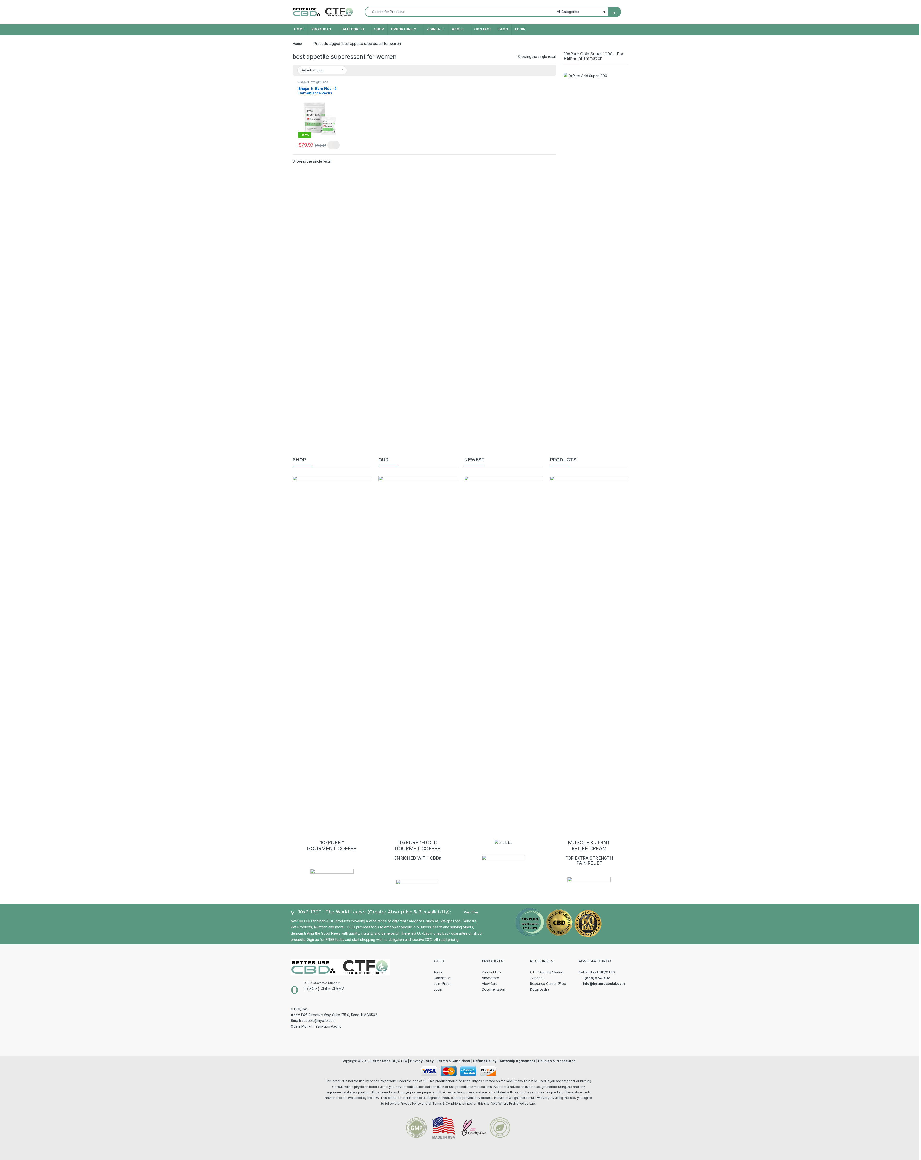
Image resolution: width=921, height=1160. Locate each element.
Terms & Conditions (453, 1061)
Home (297, 43)
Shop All (304, 82)
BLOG (503, 29)
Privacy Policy (422, 1061)
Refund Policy (484, 1061)
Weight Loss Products (313, 83)
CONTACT (482, 29)
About (438, 972)
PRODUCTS (321, 29)
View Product (333, 145)
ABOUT (458, 29)
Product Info (491, 972)
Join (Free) (442, 984)
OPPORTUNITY (403, 29)
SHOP (379, 29)
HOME (299, 29)
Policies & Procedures (557, 1061)
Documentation (493, 989)
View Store (490, 978)
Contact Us (442, 978)
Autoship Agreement (517, 1061)
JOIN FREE (436, 29)
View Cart (489, 984)
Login (438, 989)
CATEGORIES (352, 29)
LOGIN (520, 29)
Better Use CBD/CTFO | (390, 1061)
